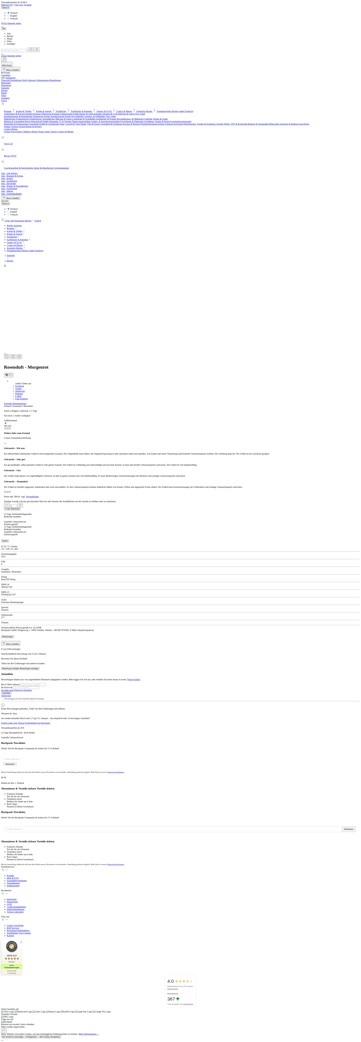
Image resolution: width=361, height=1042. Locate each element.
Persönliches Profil (18, 80)
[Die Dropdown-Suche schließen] (37, 49)
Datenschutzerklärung (115, 772)
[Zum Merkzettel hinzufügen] (9, 375)
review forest (188, 1004)
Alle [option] (9, 33)
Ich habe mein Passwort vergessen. (16, 690)
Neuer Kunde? (133, 679)
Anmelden (5, 75)
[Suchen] (30, 49)
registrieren (11, 78)
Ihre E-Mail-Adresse (10, 684)
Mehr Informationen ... (89, 1034)
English (13, 16)
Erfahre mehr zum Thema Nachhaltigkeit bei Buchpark (25, 723)
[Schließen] (5, 443)
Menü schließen (12, 70)
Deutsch (14, 13)
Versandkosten (32, 496)
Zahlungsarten (42, 80)
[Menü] (2, 26)
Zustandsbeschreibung (17, 880)
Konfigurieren (31, 1037)
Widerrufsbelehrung (15, 909)
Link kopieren (21, 399)
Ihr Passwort (7, 687)
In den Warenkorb (12, 509)
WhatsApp (20, 391)
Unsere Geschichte (15, 925)
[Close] (5, 353)
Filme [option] (9, 41)
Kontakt (27, 5)
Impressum (11, 899)
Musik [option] (9, 39)
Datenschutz (12, 902)
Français (14, 18)
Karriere (10, 935)
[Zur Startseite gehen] (11, 23)
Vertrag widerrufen (15, 912)
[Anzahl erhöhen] (20, 505)
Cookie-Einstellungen (16, 907)
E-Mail (18, 396)
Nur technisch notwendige (12, 1037)
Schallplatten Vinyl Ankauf (19, 933)
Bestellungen (55, 80)
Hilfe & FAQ (7, 5)
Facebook (19, 386)
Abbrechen (6, 696)
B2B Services (13, 928)
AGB (9, 904)
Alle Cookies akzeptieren (50, 1037)
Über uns (19, 5)
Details (5, 541)
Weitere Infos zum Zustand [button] (17, 433)
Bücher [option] (10, 36)
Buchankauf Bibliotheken (18, 930)
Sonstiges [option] (11, 44)
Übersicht (5, 80)
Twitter (18, 388)
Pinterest (19, 393)
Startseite (11, 255)
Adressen (31, 80)
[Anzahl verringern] (7, 505)
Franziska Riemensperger (15, 403)
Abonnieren (10, 764)
